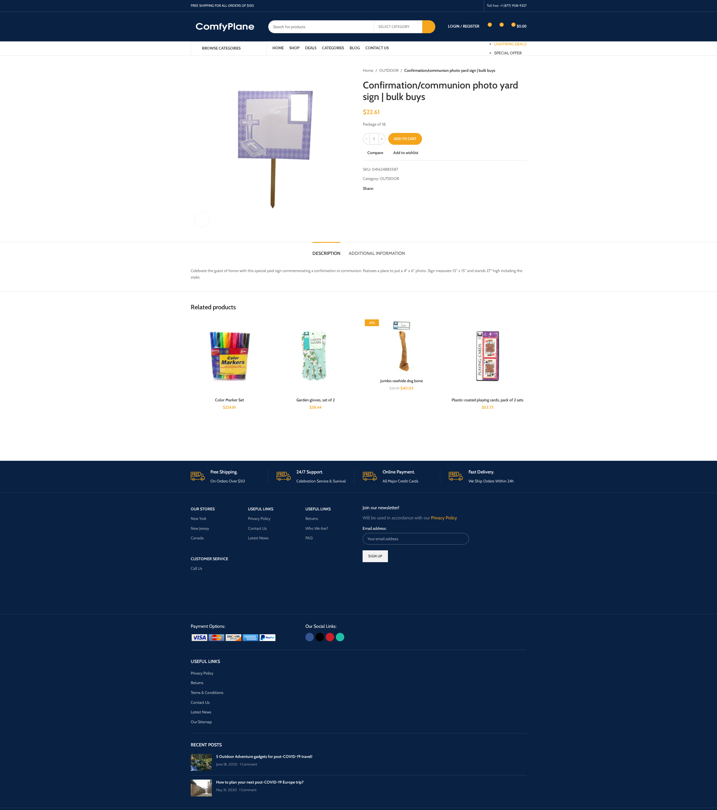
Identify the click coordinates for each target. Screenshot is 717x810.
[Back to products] (516, 70)
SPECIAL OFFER (507, 52)
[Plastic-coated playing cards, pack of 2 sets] (488, 356)
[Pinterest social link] (470, 6)
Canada (197, 537)
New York (198, 518)
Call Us (196, 568)
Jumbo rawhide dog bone (401, 380)
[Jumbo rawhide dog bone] (402, 346)
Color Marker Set (229, 399)
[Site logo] (225, 26)
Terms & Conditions (207, 692)
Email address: (375, 528)
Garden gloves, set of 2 (315, 399)
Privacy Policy (259, 518)
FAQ (309, 537)
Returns (311, 518)
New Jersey (200, 528)
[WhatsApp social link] (477, 6)
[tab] (326, 250)
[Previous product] (509, 70)
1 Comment (248, 764)
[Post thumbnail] (201, 762)
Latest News (258, 537)
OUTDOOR (388, 70)
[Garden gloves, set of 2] (315, 356)
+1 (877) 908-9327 (513, 5)
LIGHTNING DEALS (510, 43)
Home (368, 70)
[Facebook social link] (455, 6)
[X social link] (463, 6)
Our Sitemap (201, 721)
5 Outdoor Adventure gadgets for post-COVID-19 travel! (264, 756)
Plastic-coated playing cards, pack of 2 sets (487, 399)
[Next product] (523, 70)
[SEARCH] (428, 26)
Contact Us (257, 528)
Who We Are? (316, 528)
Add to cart (405, 138)
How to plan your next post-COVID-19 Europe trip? (260, 782)
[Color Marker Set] (229, 356)
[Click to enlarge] (202, 219)
